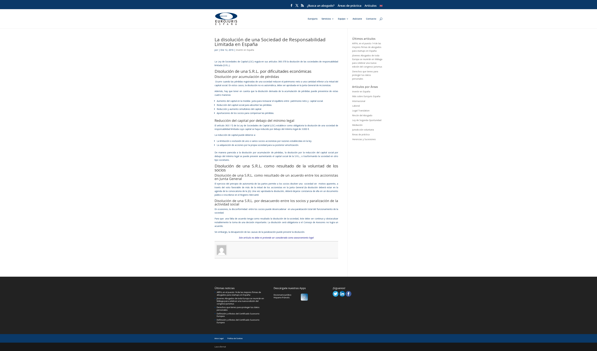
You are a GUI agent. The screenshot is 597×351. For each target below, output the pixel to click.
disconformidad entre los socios (248, 209)
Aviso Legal (219, 338)
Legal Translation (361, 110)
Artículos (371, 5)
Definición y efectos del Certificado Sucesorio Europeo (238, 315)
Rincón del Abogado (362, 115)
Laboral (356, 105)
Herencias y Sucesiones (364, 139)
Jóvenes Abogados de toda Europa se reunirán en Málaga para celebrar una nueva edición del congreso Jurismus (240, 301)
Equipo (341, 19)
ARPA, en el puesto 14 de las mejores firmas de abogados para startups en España (366, 47)
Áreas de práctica (349, 5)
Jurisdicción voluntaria (363, 129)
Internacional (358, 101)
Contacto (371, 19)
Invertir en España (245, 49)
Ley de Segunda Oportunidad (366, 120)
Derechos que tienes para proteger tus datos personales (365, 75)
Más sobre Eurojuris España (366, 96)
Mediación (357, 125)
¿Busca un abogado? (321, 5)
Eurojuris (312, 19)
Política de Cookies (235, 338)
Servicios (326, 19)
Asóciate (357, 19)
